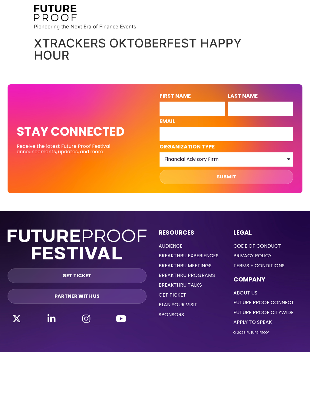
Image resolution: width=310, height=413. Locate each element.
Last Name (243, 96)
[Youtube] (121, 319)
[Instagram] (86, 319)
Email (167, 122)
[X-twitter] (17, 319)
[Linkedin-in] (51, 319)
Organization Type (187, 147)
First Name (175, 96)
